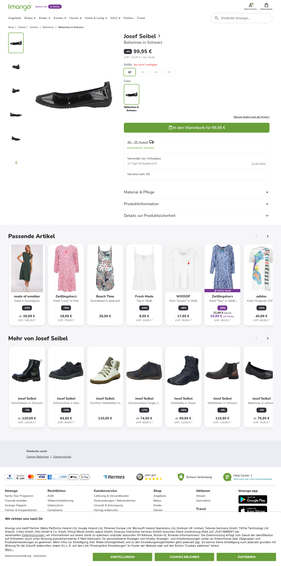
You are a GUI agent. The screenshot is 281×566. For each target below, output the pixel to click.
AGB (50, 496)
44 (156, 72)
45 (169, 72)
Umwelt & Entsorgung (108, 505)
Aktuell (200, 496)
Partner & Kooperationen (21, 510)
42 (129, 72)
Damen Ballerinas (38, 457)
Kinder (157, 505)
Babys (157, 501)
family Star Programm (19, 496)
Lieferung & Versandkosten (111, 496)
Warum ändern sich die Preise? (251, 117)
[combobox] (241, 18)
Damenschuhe (62, 457)
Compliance (55, 510)
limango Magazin (16, 505)
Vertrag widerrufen (106, 510)
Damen (158, 510)
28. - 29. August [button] (137, 142)
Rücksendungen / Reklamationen (115, 501)
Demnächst (203, 501)
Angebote (159, 496)
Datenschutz (55, 505)
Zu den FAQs (259, 163)
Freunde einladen (16, 501)
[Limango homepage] (20, 7)
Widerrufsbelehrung (60, 501)
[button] (266, 7)
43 (142, 72)
